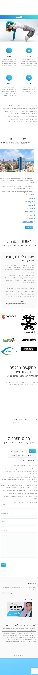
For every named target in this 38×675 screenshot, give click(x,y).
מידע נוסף (28, 227)
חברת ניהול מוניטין (23, 633)
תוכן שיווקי (22, 460)
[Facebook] (3, 593)
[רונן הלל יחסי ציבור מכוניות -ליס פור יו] (9, 340)
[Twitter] (6, 593)
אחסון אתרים (15, 655)
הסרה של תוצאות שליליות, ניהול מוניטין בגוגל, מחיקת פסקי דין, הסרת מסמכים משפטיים (20, 639)
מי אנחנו (32, 451)
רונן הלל (27, 502)
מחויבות (9, 56)
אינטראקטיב (31, 460)
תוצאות (29, 84)
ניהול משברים (31, 456)
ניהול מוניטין (29, 205)
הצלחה (9, 84)
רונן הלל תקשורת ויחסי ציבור (21, 637)
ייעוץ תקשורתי (15, 451)
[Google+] (9, 593)
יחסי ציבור (30, 198)
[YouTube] (11, 593)
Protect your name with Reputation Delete (18, 642)
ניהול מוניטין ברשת (28, 222)
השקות (18, 422)
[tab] (32, 451)
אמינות (29, 56)
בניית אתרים (23, 655)
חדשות (14, 422)
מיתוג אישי (30, 208)
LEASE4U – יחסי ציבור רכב (16, 419)
